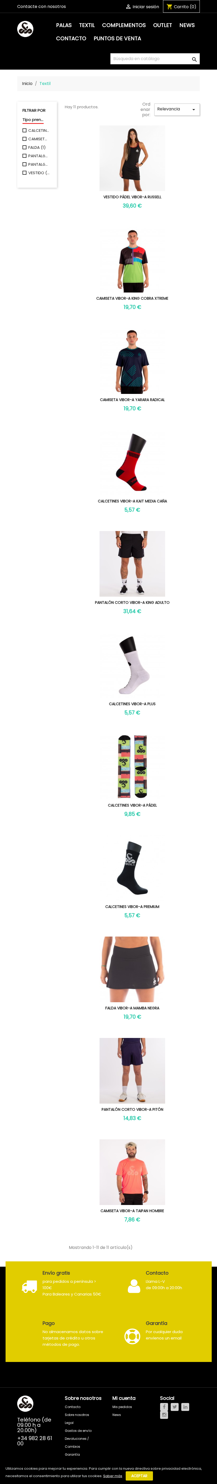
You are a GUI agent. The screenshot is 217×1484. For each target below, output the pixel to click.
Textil (87, 25)
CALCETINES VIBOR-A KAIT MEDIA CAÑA (132, 501)
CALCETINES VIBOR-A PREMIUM (132, 906)
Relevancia (177, 109)
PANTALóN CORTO (38, 164)
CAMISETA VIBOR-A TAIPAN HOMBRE (132, 1210)
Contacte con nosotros (41, 6)
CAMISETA (38, 139)
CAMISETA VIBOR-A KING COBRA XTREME (132, 298)
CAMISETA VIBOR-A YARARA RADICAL (132, 399)
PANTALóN (38, 156)
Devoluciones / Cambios (77, 1442)
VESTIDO (38, 173)
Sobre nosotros (77, 1415)
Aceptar (139, 1475)
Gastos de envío (78, 1430)
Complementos (124, 25)
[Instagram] (164, 1415)
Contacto (71, 38)
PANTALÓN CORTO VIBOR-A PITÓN (132, 1109)
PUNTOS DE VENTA (117, 38)
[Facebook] (164, 1407)
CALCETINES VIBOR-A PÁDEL (132, 805)
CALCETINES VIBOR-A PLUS (132, 704)
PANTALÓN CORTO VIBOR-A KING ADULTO (132, 602)
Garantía (72, 1454)
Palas (64, 25)
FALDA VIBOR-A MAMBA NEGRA (132, 1008)
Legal (69, 1422)
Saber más (112, 1475)
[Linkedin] (185, 1407)
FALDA (37, 147)
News (187, 25)
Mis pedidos (122, 1407)
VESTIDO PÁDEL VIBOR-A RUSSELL (132, 197)
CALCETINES (38, 130)
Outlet (162, 25)
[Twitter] (175, 1407)
